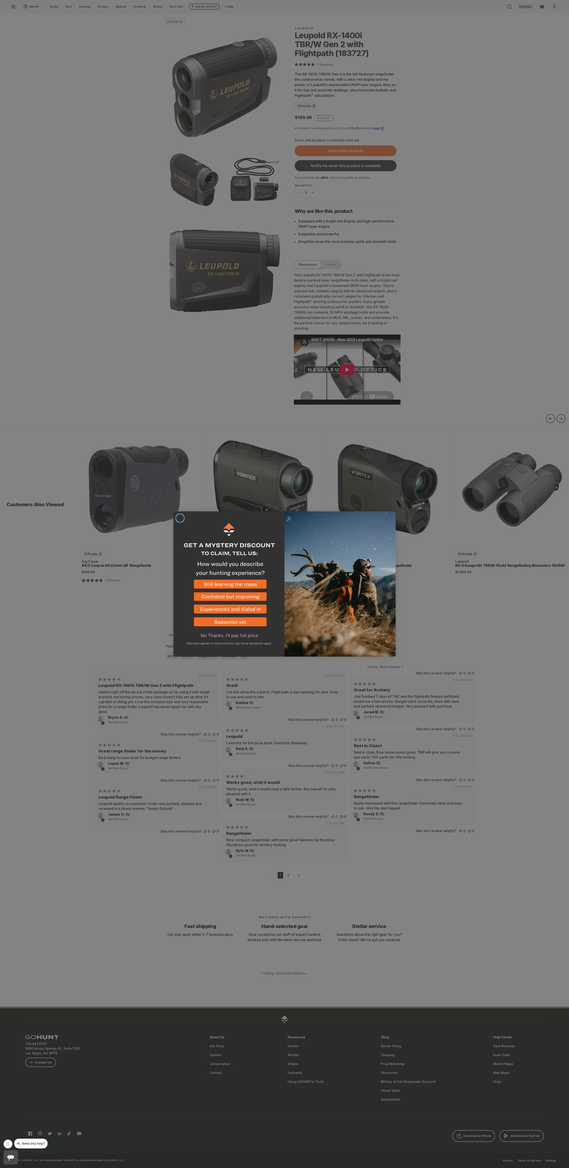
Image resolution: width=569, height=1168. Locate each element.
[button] (228, 586)
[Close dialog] (180, 518)
